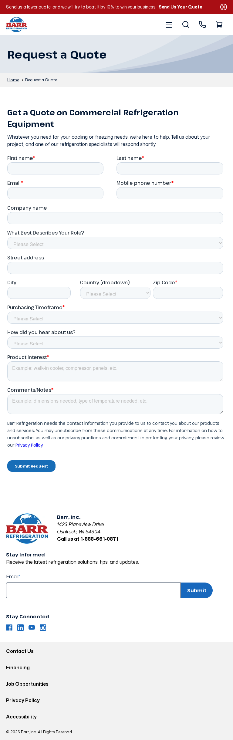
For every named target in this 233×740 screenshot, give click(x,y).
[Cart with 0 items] (218, 24)
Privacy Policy (23, 700)
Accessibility (21, 716)
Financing (18, 667)
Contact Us (20, 651)
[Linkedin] (20, 627)
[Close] (223, 7)
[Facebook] (9, 627)
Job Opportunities (27, 684)
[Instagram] (43, 627)
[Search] (185, 24)
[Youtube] (32, 627)
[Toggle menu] (168, 24)
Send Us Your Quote (180, 7)
